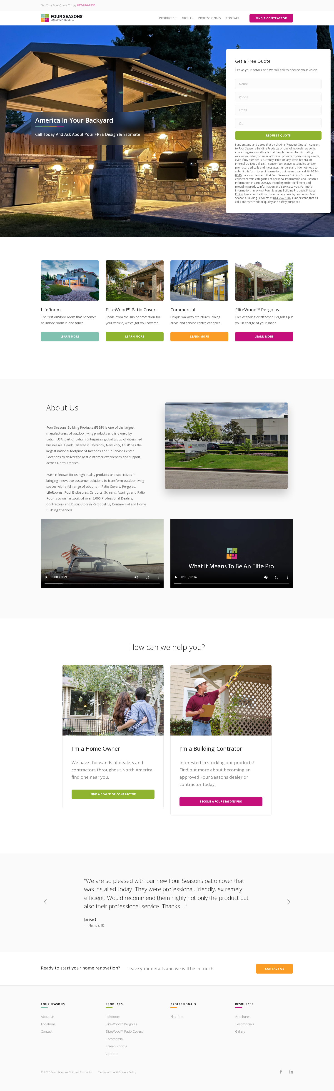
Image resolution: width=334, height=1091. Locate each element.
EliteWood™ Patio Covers (124, 1031)
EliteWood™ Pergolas (121, 1024)
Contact (233, 18)
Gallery (240, 1031)
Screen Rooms (116, 1046)
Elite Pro (176, 1016)
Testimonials (244, 1024)
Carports (112, 1053)
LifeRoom (113, 1016)
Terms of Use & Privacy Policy (117, 1072)
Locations (48, 1024)
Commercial (114, 1039)
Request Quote (278, 135)
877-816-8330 (86, 5)
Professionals (209, 18)
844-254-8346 (282, 198)
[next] (288, 902)
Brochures (242, 1016)
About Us (48, 1016)
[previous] (45, 902)
